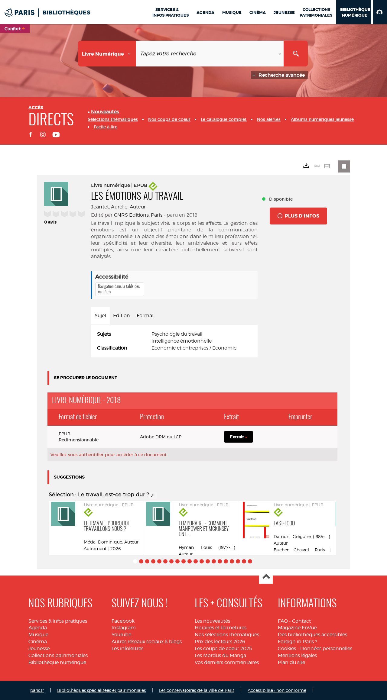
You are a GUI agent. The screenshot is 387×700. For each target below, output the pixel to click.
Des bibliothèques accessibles (312, 634)
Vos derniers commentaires (227, 662)
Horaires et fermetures (220, 628)
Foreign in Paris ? (297, 641)
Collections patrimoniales (58, 655)
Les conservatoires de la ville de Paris (196, 690)
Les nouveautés (212, 621)
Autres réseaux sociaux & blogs (147, 641)
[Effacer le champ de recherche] (280, 53)
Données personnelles (326, 648)
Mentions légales (297, 655)
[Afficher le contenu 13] (208, 561)
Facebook (123, 621)
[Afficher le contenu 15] (220, 561)
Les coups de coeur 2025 (223, 648)
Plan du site (291, 662)
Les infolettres (127, 648)
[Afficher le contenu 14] (214, 561)
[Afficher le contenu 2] (141, 561)
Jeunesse (39, 648)
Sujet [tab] (100, 315)
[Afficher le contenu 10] (189, 561)
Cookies (287, 648)
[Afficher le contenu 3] (147, 561)
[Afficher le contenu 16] (226, 561)
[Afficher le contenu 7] (171, 561)
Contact (301, 621)
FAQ (283, 621)
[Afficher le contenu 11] (196, 561)
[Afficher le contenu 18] (238, 561)
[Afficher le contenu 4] (153, 561)
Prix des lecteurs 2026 (220, 641)
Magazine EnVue (297, 628)
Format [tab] (145, 315)
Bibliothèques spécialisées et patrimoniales (101, 690)
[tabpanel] (174, 341)
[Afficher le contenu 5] (159, 561)
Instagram (124, 628)
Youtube (121, 634)
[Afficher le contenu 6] (165, 561)
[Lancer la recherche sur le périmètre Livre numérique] (296, 53)
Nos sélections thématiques (227, 634)
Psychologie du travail (176, 334)
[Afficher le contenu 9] (183, 561)
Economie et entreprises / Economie (193, 348)
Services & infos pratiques (57, 621)
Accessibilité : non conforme (277, 690)
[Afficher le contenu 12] (202, 561)
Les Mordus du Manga (220, 655)
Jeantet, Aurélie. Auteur (118, 207)
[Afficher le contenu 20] (250, 561)
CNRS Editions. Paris (138, 215)
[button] (380, 12)
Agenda (37, 628)
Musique (38, 634)
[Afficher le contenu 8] (177, 561)
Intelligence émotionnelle (181, 341)
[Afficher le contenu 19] (244, 561)
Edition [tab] (121, 315)
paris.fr (37, 690)
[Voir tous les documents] (153, 495)
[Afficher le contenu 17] (232, 561)
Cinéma (37, 641)
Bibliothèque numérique (57, 662)
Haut (266, 577)
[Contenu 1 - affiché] (135, 561)
